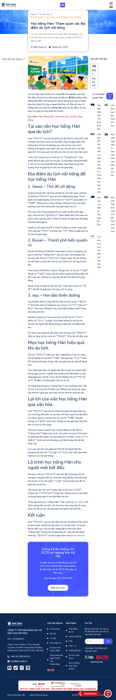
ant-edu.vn (79, 502)
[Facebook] (9, 668)
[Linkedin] (28, 668)
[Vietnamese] (111, 6)
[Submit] (108, 641)
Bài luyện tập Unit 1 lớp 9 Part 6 (94, 72)
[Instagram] (22, 668)
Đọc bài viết (94, 82)
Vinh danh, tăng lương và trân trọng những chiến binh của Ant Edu (113, 155)
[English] (111, 3)
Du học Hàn (44, 14)
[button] (62, 5)
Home (33, 14)
